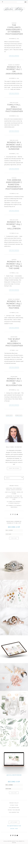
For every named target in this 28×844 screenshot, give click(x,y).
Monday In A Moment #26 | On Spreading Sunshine (14, 145)
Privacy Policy (14, 802)
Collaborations (14, 807)
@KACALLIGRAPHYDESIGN (14, 775)
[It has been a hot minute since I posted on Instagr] (14, 566)
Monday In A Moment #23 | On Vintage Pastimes (14, 304)
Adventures (14, 336)
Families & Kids (14, 102)
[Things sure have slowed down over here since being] (14, 621)
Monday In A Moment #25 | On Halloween (14, 225)
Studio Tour (14, 805)
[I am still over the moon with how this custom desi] (14, 677)
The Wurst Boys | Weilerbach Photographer (14, 342)
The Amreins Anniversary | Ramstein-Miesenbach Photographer (14, 184)
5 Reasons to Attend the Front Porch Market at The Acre (14, 498)
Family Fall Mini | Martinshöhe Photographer (14, 108)
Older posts (9, 415)
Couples (14, 259)
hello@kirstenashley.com (14, 825)
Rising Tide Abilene (14, 809)
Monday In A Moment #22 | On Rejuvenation (14, 382)
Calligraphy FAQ (14, 812)
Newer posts (18, 415)
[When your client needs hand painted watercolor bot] (14, 732)
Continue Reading (14, 55)
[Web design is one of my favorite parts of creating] (14, 760)
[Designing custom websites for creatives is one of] (14, 649)
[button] (3, 1)
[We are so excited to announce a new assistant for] (14, 705)
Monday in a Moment (14, 64)
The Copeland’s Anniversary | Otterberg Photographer (14, 29)
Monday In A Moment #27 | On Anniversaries (14, 70)
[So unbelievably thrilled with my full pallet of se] (14, 594)
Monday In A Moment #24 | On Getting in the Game (14, 264)
